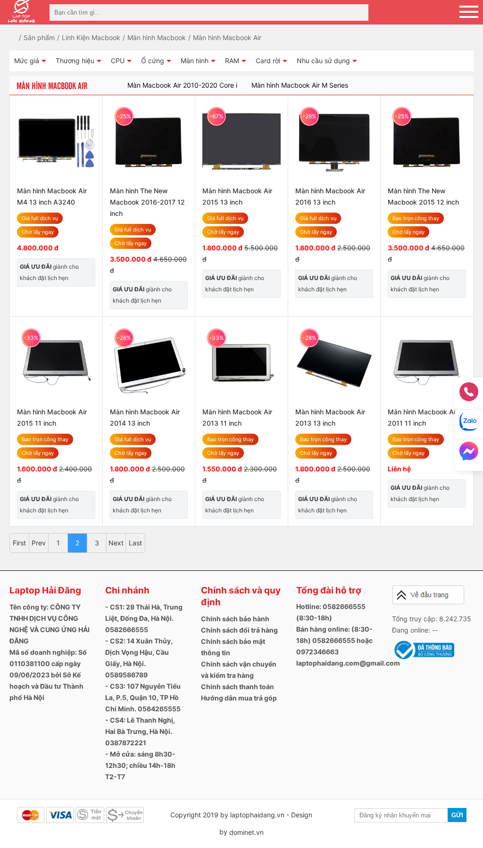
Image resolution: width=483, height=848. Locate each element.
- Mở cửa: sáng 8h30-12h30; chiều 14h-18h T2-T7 (140, 765)
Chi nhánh (127, 590)
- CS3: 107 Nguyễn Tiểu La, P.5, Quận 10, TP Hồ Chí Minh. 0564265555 (143, 697)
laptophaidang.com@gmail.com (348, 663)
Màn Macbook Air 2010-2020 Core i (182, 85)
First (19, 543)
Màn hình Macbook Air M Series (299, 85)
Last (135, 543)
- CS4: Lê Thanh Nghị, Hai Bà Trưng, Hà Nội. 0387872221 (140, 731)
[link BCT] (423, 659)
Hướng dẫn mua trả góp (239, 698)
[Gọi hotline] (469, 395)
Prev (39, 543)
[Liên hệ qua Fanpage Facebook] (469, 454)
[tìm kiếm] (358, 12)
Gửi (457, 815)
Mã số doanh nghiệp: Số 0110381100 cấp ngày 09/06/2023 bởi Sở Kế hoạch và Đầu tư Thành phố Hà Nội (48, 674)
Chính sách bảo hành (235, 619)
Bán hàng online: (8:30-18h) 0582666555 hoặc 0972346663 (334, 640)
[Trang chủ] (20, 37)
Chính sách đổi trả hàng (239, 630)
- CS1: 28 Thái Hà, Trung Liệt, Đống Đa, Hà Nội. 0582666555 (144, 618)
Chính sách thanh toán (237, 687)
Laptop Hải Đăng (45, 590)
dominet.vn (246, 832)
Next (116, 543)
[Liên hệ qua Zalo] (469, 424)
